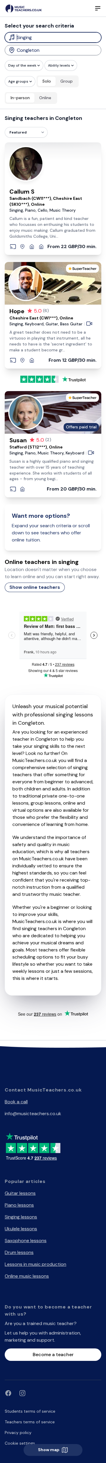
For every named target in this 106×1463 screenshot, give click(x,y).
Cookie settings (20, 1443)
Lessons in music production (35, 1264)
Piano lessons (19, 1205)
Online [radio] (45, 97)
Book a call (16, 1102)
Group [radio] (66, 81)
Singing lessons (21, 1217)
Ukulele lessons (21, 1229)
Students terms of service (30, 1411)
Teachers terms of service (30, 1422)
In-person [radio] (20, 97)
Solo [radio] (46, 81)
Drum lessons (19, 1252)
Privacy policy (18, 1432)
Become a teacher (53, 1354)
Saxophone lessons (26, 1240)
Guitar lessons (20, 1193)
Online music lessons (27, 1276)
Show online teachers (34, 587)
